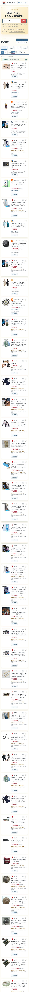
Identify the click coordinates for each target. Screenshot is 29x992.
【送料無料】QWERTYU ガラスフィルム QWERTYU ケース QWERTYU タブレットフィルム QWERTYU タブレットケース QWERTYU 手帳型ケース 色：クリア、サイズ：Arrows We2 (19, 204)
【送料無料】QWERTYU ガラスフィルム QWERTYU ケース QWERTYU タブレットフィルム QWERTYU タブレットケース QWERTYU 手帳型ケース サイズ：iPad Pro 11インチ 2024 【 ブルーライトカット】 (18, 591)
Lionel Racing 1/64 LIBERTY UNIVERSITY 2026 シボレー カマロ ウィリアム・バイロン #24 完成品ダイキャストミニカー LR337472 (18, 633)
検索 (23, 21)
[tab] (4, 48)
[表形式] (5, 52)
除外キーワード (5, 31)
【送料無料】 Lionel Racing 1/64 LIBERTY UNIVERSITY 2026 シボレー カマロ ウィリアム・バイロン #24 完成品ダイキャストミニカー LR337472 (18, 654)
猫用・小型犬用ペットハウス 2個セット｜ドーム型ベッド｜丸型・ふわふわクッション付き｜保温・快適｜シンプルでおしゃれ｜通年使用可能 (19, 985)
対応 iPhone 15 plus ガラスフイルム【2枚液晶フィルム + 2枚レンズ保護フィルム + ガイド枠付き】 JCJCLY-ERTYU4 (18, 323)
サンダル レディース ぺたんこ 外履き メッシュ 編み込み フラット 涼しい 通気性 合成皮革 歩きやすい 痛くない (18, 403)
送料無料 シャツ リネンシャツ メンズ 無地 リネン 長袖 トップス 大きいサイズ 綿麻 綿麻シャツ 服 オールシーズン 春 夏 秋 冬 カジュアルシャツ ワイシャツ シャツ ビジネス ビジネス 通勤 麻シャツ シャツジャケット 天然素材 (19, 344)
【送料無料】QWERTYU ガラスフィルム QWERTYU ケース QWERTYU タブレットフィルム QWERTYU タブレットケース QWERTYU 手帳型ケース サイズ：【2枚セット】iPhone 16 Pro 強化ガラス (19, 487)
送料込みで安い (16, 52)
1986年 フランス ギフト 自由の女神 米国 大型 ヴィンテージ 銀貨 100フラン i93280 (18, 922)
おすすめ (13, 52)
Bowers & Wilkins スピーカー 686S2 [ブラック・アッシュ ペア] (18, 165)
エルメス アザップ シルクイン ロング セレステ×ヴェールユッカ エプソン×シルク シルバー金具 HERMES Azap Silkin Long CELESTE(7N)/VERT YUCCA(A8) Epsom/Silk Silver (18, 466)
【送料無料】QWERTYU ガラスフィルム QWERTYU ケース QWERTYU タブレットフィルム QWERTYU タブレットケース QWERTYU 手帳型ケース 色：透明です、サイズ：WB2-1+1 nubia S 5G (19, 529)
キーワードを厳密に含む (9, 29)
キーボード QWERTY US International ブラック (17, 841)
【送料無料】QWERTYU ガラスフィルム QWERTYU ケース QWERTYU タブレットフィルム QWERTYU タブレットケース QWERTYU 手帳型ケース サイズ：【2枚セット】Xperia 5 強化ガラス (18, 549)
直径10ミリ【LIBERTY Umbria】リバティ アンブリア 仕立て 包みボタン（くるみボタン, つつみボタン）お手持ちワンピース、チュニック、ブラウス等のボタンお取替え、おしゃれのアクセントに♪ (19, 67)
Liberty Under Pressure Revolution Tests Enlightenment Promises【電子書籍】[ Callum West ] (18, 612)
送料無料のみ (21, 29)
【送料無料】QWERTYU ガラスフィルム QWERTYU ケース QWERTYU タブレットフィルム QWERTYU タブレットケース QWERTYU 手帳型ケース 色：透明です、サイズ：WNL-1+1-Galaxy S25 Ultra (19, 508)
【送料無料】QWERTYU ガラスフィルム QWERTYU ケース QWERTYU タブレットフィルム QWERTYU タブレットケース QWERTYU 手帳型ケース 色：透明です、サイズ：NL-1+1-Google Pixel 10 (19, 570)
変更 (26, 59)
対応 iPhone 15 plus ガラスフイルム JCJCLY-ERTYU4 (18, 125)
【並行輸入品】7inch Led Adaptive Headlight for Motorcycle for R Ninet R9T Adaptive (17, 303)
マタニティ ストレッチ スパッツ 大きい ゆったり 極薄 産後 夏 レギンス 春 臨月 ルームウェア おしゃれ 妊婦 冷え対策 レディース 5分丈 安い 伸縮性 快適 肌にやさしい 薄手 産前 (19, 758)
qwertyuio (13, 363)
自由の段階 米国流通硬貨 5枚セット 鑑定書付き (18, 860)
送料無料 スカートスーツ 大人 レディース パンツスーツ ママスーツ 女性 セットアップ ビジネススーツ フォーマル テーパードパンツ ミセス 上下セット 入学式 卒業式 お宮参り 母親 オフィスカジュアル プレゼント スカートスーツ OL (19, 382)
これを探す (14, 76)
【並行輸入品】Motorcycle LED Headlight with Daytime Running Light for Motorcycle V (18, 245)
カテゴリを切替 (22, 39)
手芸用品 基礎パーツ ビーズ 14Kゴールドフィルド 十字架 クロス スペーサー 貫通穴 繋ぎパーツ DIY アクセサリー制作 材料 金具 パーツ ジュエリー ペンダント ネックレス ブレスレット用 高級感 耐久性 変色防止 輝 (19, 675)
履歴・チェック (22, 2)
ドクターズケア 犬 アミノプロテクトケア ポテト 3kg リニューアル (19, 184)
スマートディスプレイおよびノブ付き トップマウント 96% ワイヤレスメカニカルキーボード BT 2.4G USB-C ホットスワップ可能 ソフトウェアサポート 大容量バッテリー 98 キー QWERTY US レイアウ (19, 821)
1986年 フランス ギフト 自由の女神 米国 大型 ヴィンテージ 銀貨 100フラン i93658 (18, 880)
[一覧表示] (2, 52)
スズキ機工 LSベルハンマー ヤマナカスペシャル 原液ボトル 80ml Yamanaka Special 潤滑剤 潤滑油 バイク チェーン (19, 106)
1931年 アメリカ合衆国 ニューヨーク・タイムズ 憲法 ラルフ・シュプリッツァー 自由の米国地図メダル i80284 (19, 901)
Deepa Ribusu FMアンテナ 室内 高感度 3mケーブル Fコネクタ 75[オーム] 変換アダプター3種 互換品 (19, 737)
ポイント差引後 (20, 52)
